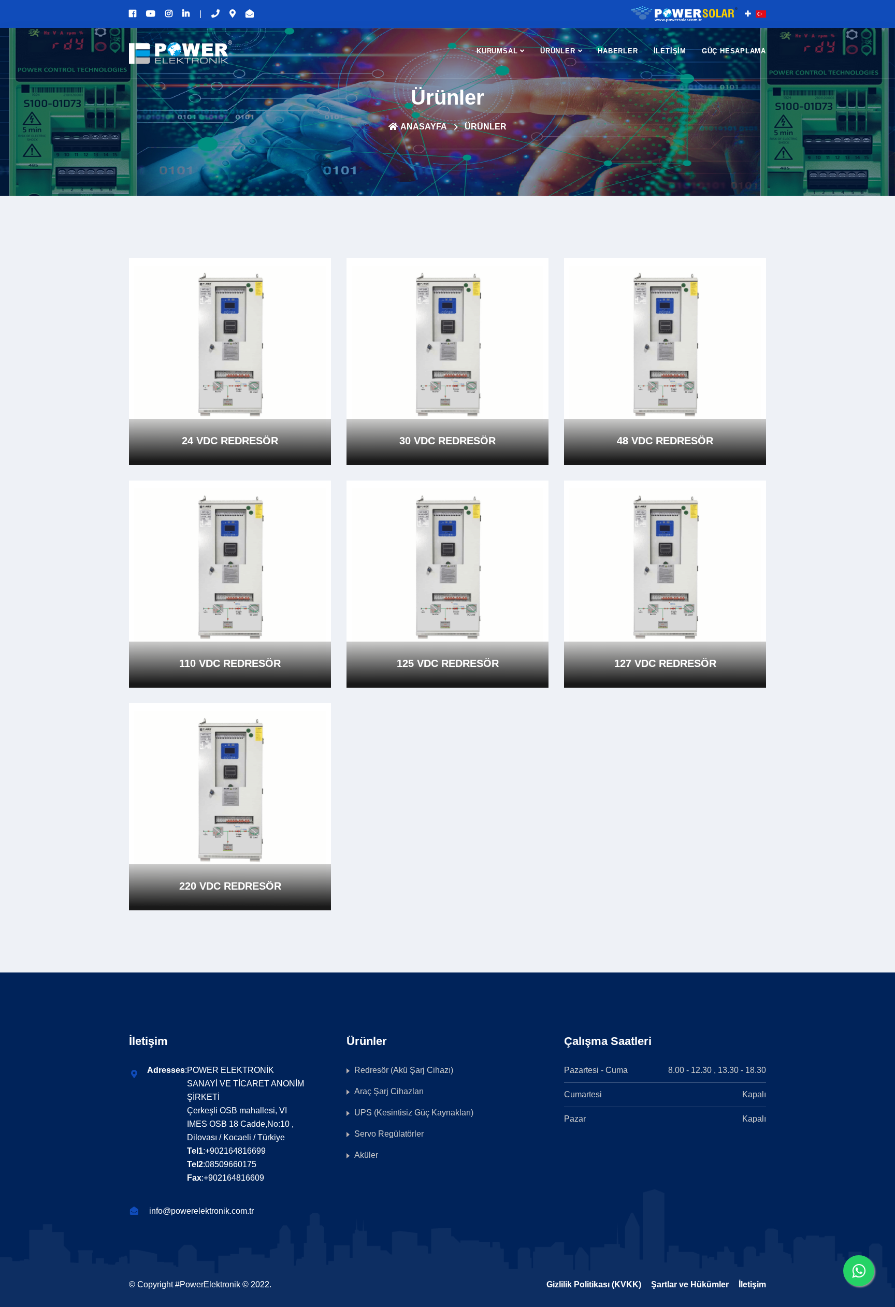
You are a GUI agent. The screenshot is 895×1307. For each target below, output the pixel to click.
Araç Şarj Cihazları (389, 1091)
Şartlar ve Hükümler (690, 1284)
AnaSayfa (423, 126)
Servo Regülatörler (389, 1133)
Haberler (618, 51)
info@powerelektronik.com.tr (201, 1211)
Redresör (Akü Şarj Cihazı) (403, 1070)
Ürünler (557, 51)
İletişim (670, 51)
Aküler (366, 1155)
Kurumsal (497, 51)
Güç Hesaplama (734, 51)
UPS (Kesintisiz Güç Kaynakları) (413, 1112)
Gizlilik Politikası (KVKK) (593, 1284)
